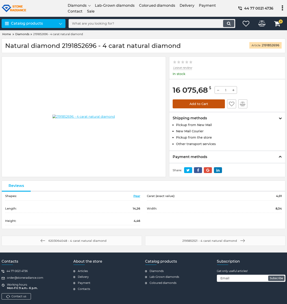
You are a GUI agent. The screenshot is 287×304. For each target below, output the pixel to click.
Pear (136, 196)
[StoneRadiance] (33, 8)
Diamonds (157, 271)
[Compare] (242, 103)
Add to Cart (198, 104)
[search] (228, 23)
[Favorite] (231, 103)
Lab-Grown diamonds (164, 276)
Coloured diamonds (163, 283)
